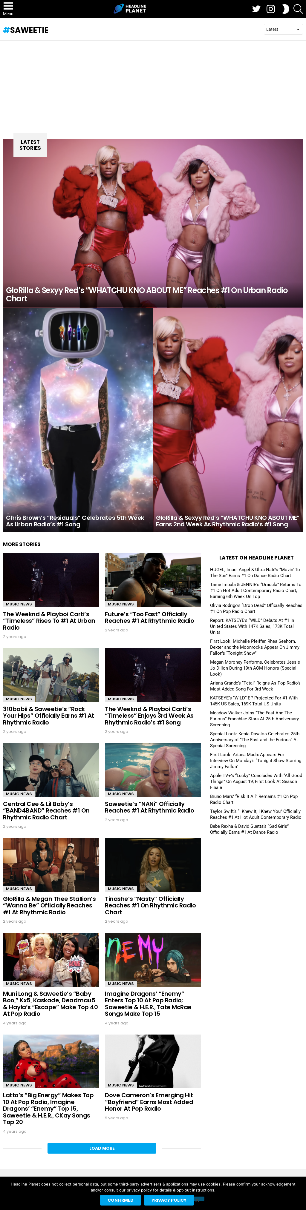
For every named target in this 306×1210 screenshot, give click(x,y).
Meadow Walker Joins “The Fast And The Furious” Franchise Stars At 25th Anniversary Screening (254, 718)
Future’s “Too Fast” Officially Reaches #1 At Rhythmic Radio (149, 617)
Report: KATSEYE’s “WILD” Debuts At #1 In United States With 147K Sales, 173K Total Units (252, 626)
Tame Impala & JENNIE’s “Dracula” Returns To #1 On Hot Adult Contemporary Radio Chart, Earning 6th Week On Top (256, 590)
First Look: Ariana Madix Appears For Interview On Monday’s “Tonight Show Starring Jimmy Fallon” (255, 760)
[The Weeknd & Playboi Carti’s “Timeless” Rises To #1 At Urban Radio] (51, 580)
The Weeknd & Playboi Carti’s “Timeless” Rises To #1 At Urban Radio (49, 621)
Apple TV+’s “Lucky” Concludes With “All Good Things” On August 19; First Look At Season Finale (256, 781)
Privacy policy (169, 1200)
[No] (196, 1199)
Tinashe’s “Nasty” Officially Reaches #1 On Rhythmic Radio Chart (150, 905)
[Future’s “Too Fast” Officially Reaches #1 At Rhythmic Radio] (153, 580)
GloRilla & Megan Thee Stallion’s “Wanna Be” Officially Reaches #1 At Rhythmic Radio (49, 905)
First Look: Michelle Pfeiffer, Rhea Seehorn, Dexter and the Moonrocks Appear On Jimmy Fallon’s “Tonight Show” (254, 647)
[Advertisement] (153, 85)
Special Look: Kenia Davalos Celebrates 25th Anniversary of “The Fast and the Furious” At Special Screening (254, 739)
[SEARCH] (298, 8)
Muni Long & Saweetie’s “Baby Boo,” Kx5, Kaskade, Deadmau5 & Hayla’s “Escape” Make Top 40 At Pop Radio (50, 1003)
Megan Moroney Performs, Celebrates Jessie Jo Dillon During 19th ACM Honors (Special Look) (255, 668)
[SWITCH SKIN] (285, 8)
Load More (102, 1148)
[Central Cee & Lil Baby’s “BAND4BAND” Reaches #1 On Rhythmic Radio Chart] (51, 770)
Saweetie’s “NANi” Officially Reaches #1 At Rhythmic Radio (149, 807)
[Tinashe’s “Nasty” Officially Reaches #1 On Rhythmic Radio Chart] (153, 865)
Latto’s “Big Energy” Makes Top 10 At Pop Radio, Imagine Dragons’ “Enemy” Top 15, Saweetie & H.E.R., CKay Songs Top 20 (48, 1108)
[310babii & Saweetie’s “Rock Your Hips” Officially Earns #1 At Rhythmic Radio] (51, 675)
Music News (19, 604)
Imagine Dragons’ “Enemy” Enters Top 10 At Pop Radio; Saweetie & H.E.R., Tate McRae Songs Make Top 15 (148, 1003)
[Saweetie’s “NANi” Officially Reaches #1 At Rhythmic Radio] (153, 770)
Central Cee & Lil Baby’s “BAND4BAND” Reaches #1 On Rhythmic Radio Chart (46, 810)
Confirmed (121, 1200)
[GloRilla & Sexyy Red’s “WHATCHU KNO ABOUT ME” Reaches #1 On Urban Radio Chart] (153, 223)
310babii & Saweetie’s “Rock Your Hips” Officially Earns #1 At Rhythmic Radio (48, 716)
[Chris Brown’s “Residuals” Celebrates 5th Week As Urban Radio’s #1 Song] (78, 420)
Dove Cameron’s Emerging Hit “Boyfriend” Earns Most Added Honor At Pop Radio (149, 1102)
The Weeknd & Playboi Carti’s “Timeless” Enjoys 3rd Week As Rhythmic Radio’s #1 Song (149, 716)
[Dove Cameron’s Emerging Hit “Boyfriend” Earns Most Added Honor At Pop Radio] (153, 1062)
